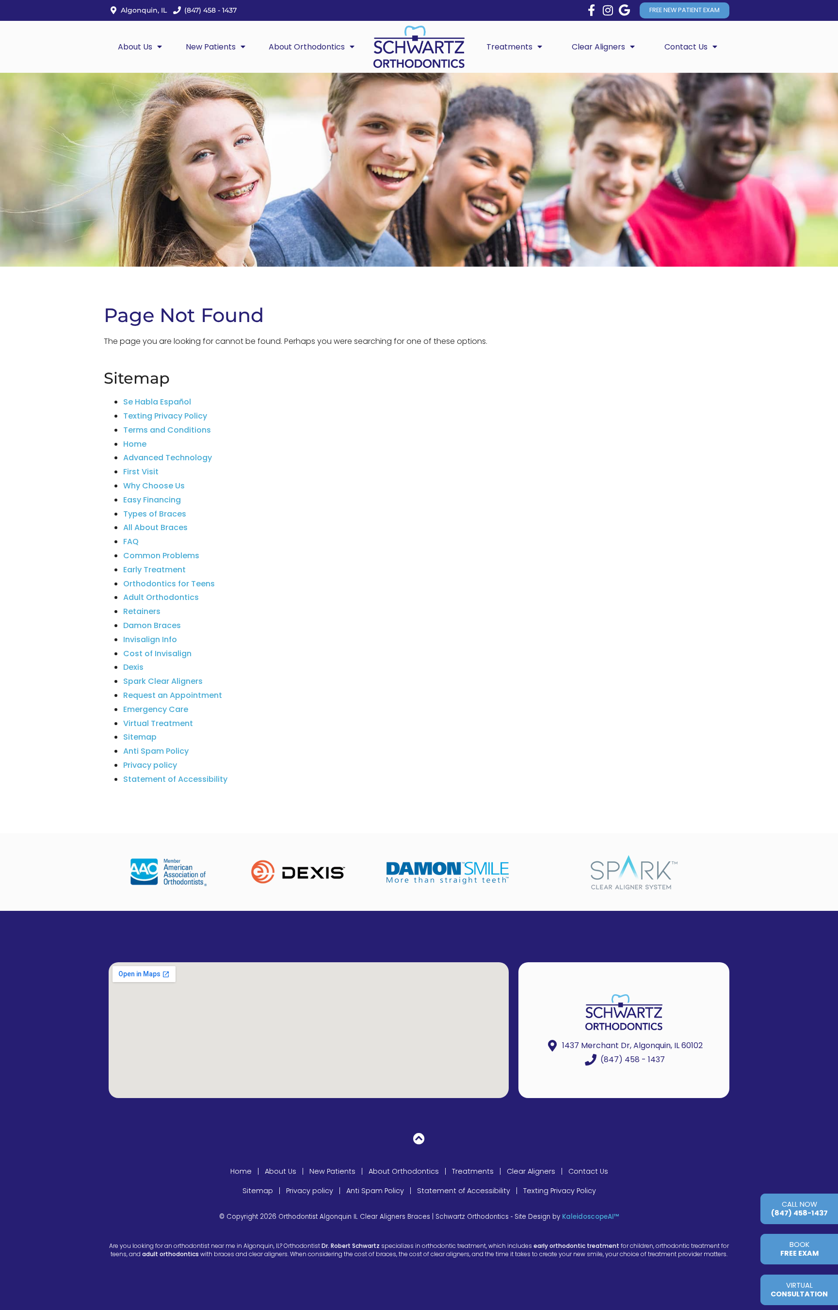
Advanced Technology (167, 457)
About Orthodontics (404, 1171)
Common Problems (161, 555)
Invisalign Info (150, 639)
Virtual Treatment (158, 723)
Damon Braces (152, 625)
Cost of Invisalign (157, 653)
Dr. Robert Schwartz (351, 1246)
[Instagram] (607, 10)
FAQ (131, 541)
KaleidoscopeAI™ (590, 1217)
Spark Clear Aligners (163, 681)
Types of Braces (154, 513)
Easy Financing (152, 499)
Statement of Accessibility (175, 779)
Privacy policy (150, 765)
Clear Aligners (531, 1171)
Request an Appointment (172, 695)
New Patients (332, 1171)
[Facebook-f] (591, 10)
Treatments (473, 1171)
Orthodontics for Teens (169, 583)
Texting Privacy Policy (165, 415)
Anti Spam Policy (156, 751)
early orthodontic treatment (576, 1246)
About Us (280, 1171)
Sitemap (140, 737)
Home (134, 444)
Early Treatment (154, 569)
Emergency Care (155, 709)
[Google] (624, 10)
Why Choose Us (154, 485)
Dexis (133, 667)
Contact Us (588, 1171)
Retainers (142, 611)
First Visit (141, 471)
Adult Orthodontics (161, 597)
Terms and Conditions (167, 430)
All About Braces (155, 527)
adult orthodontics (170, 1254)
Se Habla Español (157, 401)
